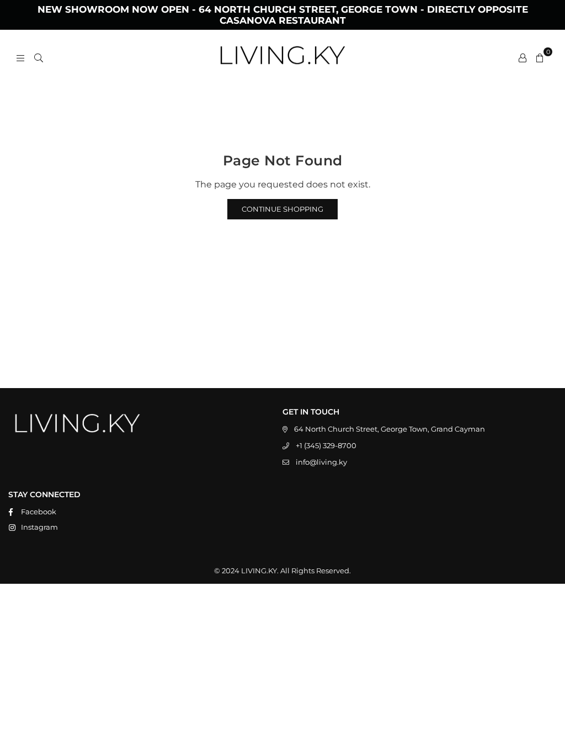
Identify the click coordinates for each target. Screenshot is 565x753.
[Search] (38, 57)
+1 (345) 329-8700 (326, 445)
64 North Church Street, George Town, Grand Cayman (389, 428)
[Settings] (522, 57)
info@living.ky (321, 462)
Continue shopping (282, 209)
